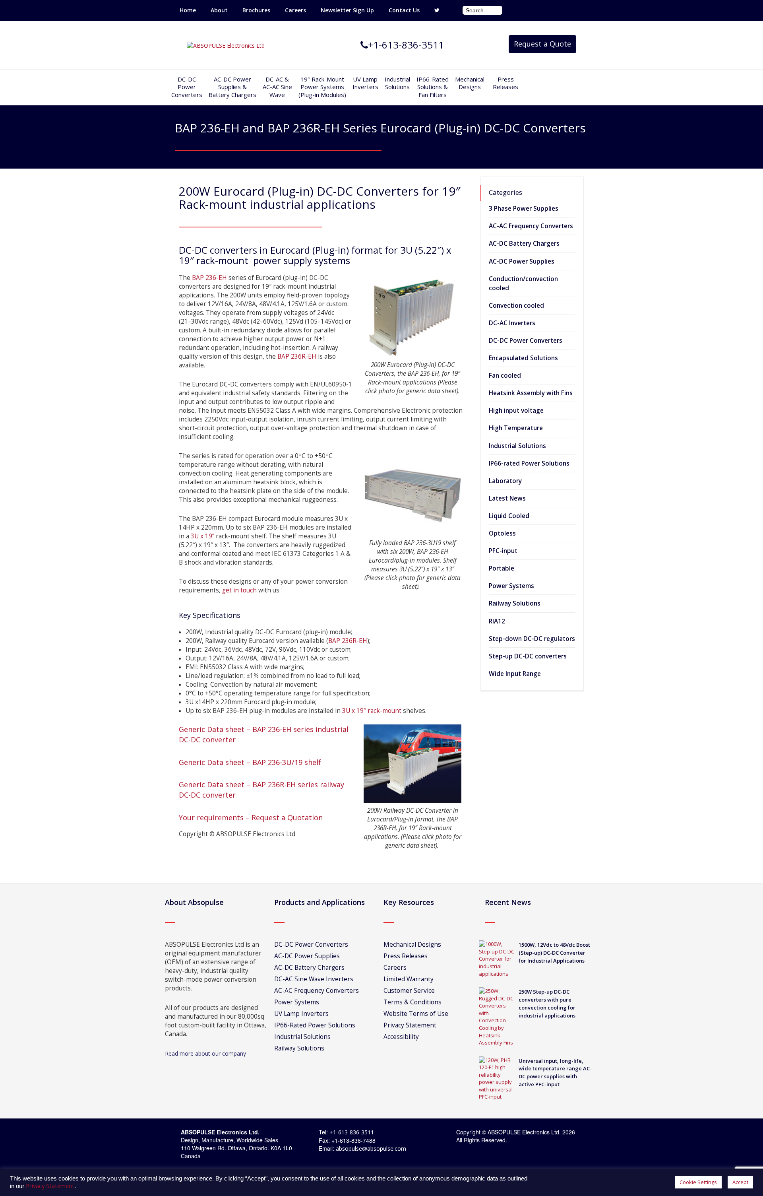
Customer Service (409, 990)
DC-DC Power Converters (525, 340)
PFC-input (503, 551)
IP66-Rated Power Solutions (314, 1025)
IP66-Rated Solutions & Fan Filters (432, 87)
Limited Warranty (408, 979)
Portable (501, 568)
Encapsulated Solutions (523, 358)
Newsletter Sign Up (347, 10)
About (219, 10)
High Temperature (516, 428)
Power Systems (511, 586)
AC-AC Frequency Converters (531, 226)
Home (188, 10)
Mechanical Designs (469, 83)
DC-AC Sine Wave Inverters (313, 979)
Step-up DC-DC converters (528, 656)
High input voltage (516, 410)
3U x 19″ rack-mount (371, 711)
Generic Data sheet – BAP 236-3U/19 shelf (250, 762)
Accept (740, 1182)
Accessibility (401, 1037)
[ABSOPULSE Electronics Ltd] (226, 45)
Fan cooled (505, 375)
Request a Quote (542, 44)
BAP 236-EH (209, 278)
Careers (295, 10)
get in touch (239, 590)
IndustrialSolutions (397, 83)
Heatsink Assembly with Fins (531, 393)
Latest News (507, 498)
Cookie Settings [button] (698, 1182)
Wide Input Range (515, 674)
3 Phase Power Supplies (523, 208)
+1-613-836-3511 (351, 1132)
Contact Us (404, 10)
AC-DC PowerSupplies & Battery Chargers (232, 87)
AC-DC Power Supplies (521, 261)
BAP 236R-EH (296, 356)
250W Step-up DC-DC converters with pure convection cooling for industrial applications (547, 1003)
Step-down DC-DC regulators (532, 639)
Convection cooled (516, 305)
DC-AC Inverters (512, 323)
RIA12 (497, 621)
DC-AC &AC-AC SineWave (277, 87)
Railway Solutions (514, 603)
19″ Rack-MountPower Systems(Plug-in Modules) (322, 87)
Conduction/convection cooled (523, 283)
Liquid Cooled (509, 516)
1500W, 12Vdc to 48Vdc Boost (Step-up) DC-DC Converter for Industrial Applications (554, 952)
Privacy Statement (409, 1025)
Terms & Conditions (412, 1002)
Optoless (502, 533)
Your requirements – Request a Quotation (251, 817)
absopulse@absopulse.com (371, 1148)
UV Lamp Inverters (365, 83)
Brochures (256, 10)
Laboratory (505, 481)
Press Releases (505, 83)
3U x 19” (202, 536)
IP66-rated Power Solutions (529, 463)
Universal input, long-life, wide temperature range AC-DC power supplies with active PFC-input (555, 1072)
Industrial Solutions (517, 446)
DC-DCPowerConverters (186, 87)
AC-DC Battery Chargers (524, 243)
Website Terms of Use (415, 1014)
